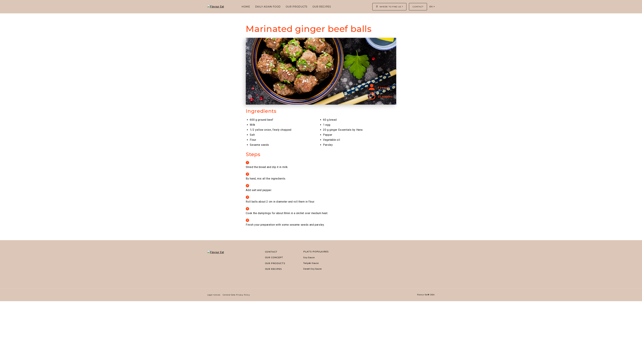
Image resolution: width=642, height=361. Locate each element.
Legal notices (213, 295)
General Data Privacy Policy (236, 295)
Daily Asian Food (268, 6)
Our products (296, 6)
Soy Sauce (308, 257)
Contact (271, 251)
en (431, 6)
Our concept (274, 257)
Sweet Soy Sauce (312, 269)
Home (246, 6)
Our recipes (321, 6)
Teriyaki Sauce (310, 263)
